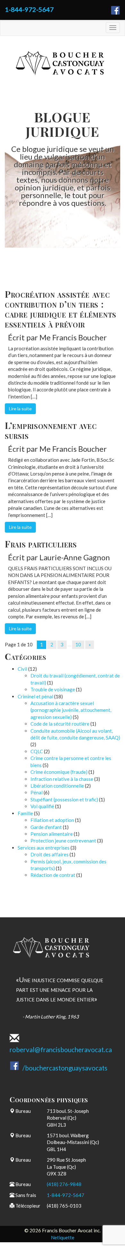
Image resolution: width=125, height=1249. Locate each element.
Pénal (36, 792)
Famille (25, 813)
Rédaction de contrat (52, 875)
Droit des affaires (49, 854)
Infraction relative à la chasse (61, 779)
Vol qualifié (42, 806)
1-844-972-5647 (29, 9)
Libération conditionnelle (57, 786)
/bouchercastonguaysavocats (64, 1068)
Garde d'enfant (46, 827)
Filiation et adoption (52, 820)
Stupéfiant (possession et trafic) (64, 799)
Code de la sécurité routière (59, 724)
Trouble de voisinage (52, 689)
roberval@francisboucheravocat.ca (61, 1049)
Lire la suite (20, 408)
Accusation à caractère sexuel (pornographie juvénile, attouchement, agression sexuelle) (70, 710)
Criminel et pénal (35, 696)
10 (78, 644)
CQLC (36, 751)
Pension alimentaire (51, 834)
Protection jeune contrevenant (63, 840)
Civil (22, 669)
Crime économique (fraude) (59, 772)
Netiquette (62, 1237)
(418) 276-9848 (64, 1184)
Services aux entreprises (44, 848)
